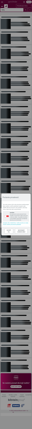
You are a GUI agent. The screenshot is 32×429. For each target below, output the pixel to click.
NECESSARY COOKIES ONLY (21, 231)
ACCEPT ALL (9, 231)
